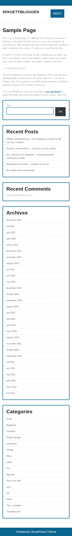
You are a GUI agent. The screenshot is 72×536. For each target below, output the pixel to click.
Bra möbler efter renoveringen (20, 170)
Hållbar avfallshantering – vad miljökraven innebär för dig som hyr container (33, 141)
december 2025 (13, 220)
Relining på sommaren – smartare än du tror (27, 164)
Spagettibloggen (21, 12)
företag (9, 450)
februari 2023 (12, 337)
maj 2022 (10, 374)
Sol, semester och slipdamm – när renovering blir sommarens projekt (30, 156)
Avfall (9, 419)
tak (7, 493)
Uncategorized (13, 511)
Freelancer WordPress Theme (36, 531)
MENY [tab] (57, 13)
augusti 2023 (12, 306)
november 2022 (13, 343)
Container (11, 431)
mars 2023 (11, 331)
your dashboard (53, 91)
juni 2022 (10, 368)
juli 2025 (10, 226)
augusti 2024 (12, 263)
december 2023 (13, 288)
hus (8, 468)
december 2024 (13, 251)
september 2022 (14, 356)
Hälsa (9, 456)
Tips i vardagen (13, 505)
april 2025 (11, 238)
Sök (8, 105)
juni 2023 (10, 312)
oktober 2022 (12, 350)
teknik (9, 499)
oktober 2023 (12, 294)
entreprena (11, 443)
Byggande (11, 425)
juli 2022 (10, 362)
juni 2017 (10, 393)
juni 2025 (10, 232)
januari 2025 (12, 245)
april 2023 (11, 325)
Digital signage (13, 437)
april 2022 (11, 380)
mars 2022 (11, 387)
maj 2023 (10, 319)
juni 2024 (10, 275)
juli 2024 (10, 269)
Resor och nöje (13, 480)
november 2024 (13, 257)
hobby (9, 462)
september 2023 (14, 300)
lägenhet (10, 474)
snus (8, 487)
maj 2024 (10, 282)
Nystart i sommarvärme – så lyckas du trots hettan (31, 148)
